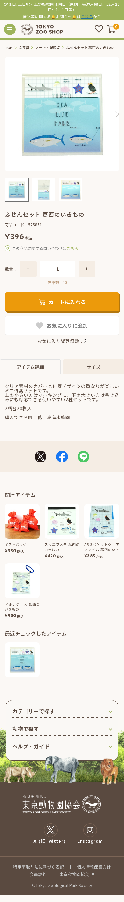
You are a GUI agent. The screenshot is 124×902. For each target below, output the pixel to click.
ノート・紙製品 (47, 47)
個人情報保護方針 (94, 867)
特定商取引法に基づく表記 (38, 867)
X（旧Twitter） (50, 841)
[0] (111, 29)
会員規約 (38, 874)
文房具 (24, 47)
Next (117, 114)
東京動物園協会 (74, 874)
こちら (87, 16)
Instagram (90, 841)
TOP (9, 47)
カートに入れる (67, 302)
